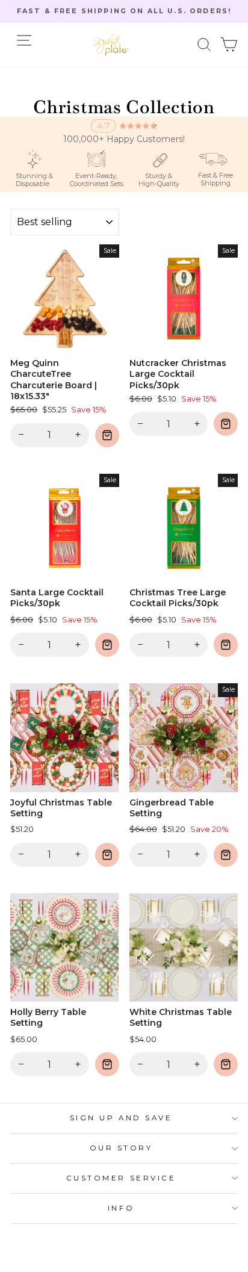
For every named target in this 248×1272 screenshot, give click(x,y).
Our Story (121, 1148)
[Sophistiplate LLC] (111, 45)
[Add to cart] (107, 435)
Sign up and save (121, 1118)
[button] (204, 44)
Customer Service (121, 1178)
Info (121, 1208)
